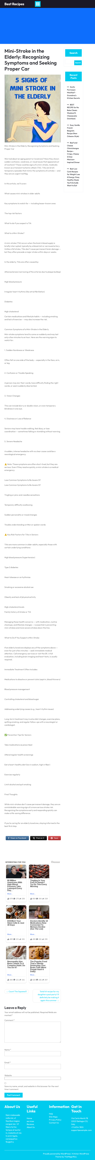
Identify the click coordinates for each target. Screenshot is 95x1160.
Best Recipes (14, 4)
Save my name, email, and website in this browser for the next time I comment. (31, 1087)
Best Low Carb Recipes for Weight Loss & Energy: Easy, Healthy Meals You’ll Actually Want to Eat (73, 177)
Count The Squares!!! (18, 991)
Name (7, 1049)
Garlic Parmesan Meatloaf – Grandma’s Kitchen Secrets (73, 92)
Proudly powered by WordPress (57, 1153)
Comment (9, 1020)
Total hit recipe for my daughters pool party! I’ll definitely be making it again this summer (48, 996)
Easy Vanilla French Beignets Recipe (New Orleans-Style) (73, 130)
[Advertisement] (47, 26)
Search (73, 52)
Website (8, 1075)
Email (7, 1062)
